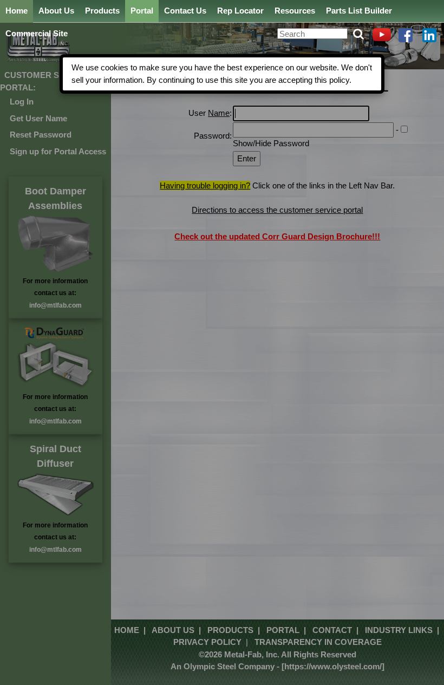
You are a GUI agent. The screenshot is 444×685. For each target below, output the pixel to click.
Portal (141, 10)
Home (16, 10)
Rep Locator (240, 10)
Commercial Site (36, 33)
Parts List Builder (359, 10)
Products (102, 10)
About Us (56, 10)
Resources (295, 10)
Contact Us (185, 10)
